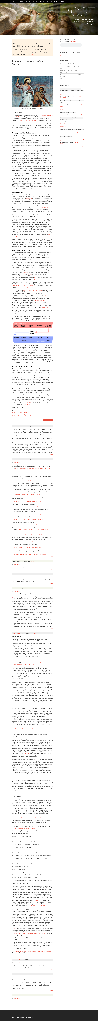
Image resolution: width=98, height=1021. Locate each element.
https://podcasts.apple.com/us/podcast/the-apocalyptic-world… (28, 501)
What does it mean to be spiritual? (70, 79)
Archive (56, 1)
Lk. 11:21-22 (26, 269)
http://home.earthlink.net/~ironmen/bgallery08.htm (25, 728)
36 (32, 402)
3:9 (44, 300)
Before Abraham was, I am (66, 136)
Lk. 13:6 (30, 274)
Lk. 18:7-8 (27, 404)
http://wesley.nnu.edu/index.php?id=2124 (24, 828)
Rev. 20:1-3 (44, 307)
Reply (51, 454)
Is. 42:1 (49, 234)
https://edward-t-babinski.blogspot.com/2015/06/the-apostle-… (33, 529)
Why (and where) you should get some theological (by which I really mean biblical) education (31, 45)
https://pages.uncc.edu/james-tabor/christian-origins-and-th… (27, 473)
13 (40, 300)
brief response (28, 124)
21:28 (30, 402)
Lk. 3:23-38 (29, 198)
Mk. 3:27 (38, 269)
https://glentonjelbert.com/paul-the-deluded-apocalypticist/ (27, 534)
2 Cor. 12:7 (22, 287)
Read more (34, 54)
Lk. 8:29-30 (25, 272)
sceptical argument (20, 195)
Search (62, 1)
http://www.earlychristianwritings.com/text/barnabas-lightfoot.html (29, 933)
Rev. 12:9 (47, 295)
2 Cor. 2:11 (22, 285)
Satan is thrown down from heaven (32, 290)
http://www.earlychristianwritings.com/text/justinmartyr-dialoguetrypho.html (31, 951)
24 (41, 300)
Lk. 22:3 (36, 279)
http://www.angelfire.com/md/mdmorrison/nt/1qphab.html (27, 817)
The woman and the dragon (19, 414)
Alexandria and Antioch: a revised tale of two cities (72, 129)
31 (39, 279)
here (29, 1001)
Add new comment (48, 420)
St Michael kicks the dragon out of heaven (22, 412)
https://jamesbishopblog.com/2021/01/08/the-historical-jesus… (28, 547)
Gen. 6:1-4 (29, 139)
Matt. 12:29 (33, 269)
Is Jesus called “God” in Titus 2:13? (68, 112)
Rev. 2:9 (37, 300)
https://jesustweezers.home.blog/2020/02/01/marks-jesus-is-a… (28, 507)
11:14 (26, 285)
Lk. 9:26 (26, 402)
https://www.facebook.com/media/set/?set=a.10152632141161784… (32, 468)
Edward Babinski (16, 426)
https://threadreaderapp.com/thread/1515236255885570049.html (29, 554)
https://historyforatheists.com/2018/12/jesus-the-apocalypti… (27, 514)
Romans (28, 1)
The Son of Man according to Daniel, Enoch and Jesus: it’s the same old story (31, 415)
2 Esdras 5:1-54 (37, 900)
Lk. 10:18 (36, 277)
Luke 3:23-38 (63, 55)
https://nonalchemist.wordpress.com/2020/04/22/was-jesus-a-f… (28, 519)
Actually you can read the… (76, 114)
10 (47, 307)
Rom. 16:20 (16, 285)
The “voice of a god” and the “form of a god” (71, 67)
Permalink (33, 426)
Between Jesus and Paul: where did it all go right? (71, 75)
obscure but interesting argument (28, 120)
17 (51, 295)
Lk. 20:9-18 (15, 236)
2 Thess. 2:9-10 (33, 285)
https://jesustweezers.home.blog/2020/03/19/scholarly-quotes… (28, 525)
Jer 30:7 (27, 753)
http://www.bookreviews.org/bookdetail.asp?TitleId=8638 (26, 494)
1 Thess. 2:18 (29, 287)
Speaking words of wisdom (67, 64)
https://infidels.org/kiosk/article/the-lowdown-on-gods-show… (27, 542)
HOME (14, 1)
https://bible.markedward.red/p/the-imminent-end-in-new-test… (28, 480)
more (83, 81)
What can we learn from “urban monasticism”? (68, 71)
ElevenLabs (73, 41)
